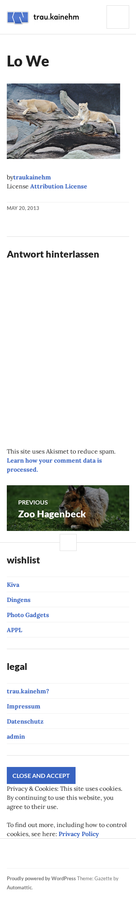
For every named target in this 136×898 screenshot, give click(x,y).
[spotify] (26, 858)
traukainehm (32, 177)
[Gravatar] (77, 858)
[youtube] (49, 848)
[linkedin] (13, 858)
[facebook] (37, 848)
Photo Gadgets (28, 615)
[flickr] (101, 848)
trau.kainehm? (28, 691)
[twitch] (62, 848)
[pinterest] (75, 848)
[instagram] (24, 848)
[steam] (51, 858)
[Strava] (11, 848)
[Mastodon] (64, 858)
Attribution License (58, 186)
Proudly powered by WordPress (41, 878)
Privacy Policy (79, 834)
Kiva (13, 584)
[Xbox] (38, 858)
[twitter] (88, 848)
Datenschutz (25, 721)
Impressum (23, 706)
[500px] (114, 848)
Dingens (19, 599)
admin (16, 736)
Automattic (19, 887)
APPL (14, 630)
